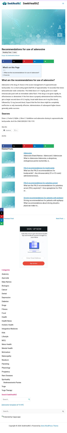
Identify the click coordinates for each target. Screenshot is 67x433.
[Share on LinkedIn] (38, 61)
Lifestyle (5, 336)
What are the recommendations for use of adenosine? (22, 72)
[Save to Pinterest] (28, 61)
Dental (4, 294)
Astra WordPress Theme (49, 426)
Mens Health (7, 344)
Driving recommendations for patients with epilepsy (43, 198)
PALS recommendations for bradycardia (39, 168)
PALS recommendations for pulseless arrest (41, 183)
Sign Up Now (33, 263)
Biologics (5, 286)
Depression (6, 297)
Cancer (4, 290)
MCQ (4, 340)
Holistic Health (7, 325)
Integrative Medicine (10, 329)
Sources (7, 75)
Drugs (3, 55)
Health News (7, 321)
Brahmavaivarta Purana (12, 382)
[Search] (29, 399)
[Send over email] (49, 61)
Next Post (60, 218)
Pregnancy (6, 372)
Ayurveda (5, 278)
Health (4, 317)
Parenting (5, 364)
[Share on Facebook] (7, 61)
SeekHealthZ (31, 3)
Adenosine (28, 153)
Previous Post (8, 218)
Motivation (6, 352)
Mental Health (7, 348)
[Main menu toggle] (63, 3)
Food (4, 313)
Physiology (6, 368)
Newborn (5, 360)
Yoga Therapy (7, 390)
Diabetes (5, 301)
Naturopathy (6, 356)
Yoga (4, 386)
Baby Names (6, 282)
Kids (3, 333)
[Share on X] (17, 61)
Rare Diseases (7, 376)
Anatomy (5, 274)
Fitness (4, 309)
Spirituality (6, 379)
